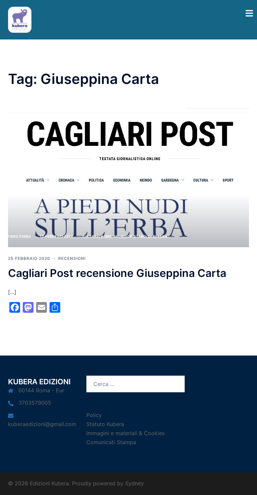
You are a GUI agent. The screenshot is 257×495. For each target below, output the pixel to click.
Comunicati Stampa (111, 442)
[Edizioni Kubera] (19, 19)
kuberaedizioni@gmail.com (42, 424)
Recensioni (72, 258)
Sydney (134, 483)
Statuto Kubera (105, 424)
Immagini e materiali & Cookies (125, 433)
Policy (94, 415)
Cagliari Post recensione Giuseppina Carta (117, 273)
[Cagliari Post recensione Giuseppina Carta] (128, 176)
